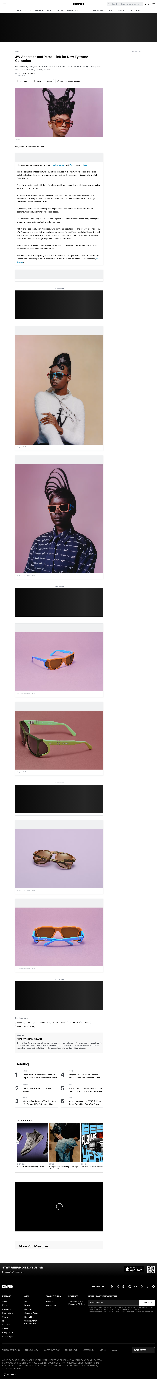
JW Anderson (59, 165)
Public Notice (71, 1350)
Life (3, 1321)
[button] (143, 1350)
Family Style (7, 1336)
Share (49, 81)
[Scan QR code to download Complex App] (151, 1269)
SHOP (19, 10)
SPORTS (60, 10)
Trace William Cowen (29, 1039)
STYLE (28, 10)
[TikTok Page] (147, 1286)
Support (28, 1309)
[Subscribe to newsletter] (147, 1303)
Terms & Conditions (11, 1350)
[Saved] (145, 4)
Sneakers (21, 1164)
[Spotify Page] (153, 1286)
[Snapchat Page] (141, 1286)
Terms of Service (141, 1311)
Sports (5, 1317)
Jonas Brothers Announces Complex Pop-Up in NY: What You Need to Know (40, 1076)
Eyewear (29, 1022)
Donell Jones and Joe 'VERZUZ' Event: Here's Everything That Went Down (85, 1102)
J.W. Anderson (74, 1022)
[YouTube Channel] (135, 1286)
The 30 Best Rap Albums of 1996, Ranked (37, 1090)
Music (25, 1071)
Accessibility (88, 1350)
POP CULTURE (72, 10)
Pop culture (7, 1313)
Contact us (51, 1305)
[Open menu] (4, 4)
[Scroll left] (17, 1142)
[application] (59, 1206)
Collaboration (42, 1022)
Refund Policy (30, 1317)
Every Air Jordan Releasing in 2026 (30, 1167)
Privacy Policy (125, 1311)
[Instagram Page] (129, 1286)
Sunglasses (21, 1026)
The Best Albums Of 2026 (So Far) (94, 1167)
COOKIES (115, 1350)
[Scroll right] (101, 1142)
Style (17, 52)
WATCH (121, 10)
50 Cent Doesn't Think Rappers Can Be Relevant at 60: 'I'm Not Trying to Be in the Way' (85, 1090)
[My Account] (149, 4)
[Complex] (78, 4)
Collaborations (58, 1022)
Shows (5, 1328)
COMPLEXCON (134, 10)
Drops (27, 1305)
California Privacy (52, 1350)
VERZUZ (111, 10)
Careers (49, 1301)
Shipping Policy (31, 1313)
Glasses (86, 1022)
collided (83, 165)
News (32, 1026)
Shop (26, 1301)
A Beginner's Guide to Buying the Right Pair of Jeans (64, 1168)
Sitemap (103, 1350)
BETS (85, 10)
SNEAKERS (39, 10)
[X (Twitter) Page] (118, 1286)
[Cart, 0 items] (153, 4)
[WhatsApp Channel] (124, 1286)
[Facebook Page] (112, 1286)
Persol (72, 165)
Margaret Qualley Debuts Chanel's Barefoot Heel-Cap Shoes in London (84, 1076)
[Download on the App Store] (134, 1269)
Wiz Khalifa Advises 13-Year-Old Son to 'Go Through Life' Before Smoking (40, 1102)
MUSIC (50, 10)
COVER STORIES (97, 10)
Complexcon (7, 1332)
